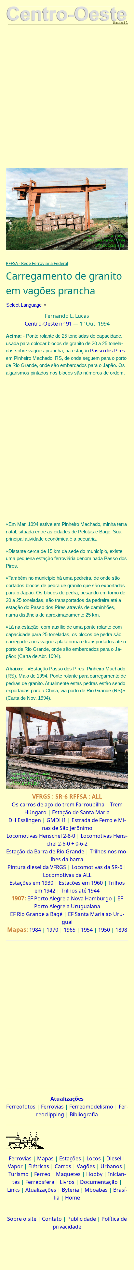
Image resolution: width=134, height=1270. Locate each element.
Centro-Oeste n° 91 (48, 323)
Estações (70, 1158)
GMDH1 (56, 820)
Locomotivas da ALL (67, 875)
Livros (67, 1182)
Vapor (15, 1166)
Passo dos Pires (107, 350)
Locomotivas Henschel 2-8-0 (41, 835)
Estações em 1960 (81, 882)
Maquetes (68, 1174)
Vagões (86, 1166)
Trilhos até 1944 (80, 890)
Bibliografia (84, 1114)
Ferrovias (52, 1106)
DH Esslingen (24, 820)
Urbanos (111, 1166)
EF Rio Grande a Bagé (36, 914)
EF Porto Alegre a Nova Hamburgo (69, 898)
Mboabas (96, 1189)
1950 (104, 929)
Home (72, 1197)
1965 (69, 929)
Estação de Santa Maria (81, 812)
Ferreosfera (39, 1182)
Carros (63, 1166)
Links (13, 1189)
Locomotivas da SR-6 (97, 867)
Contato (52, 1218)
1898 (121, 929)
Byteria (70, 1189)
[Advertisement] (67, 97)
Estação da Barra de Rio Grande (45, 851)
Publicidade (81, 1218)
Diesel (113, 1158)
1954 (87, 929)
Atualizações (40, 1189)
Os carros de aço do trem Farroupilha (58, 804)
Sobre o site (21, 1218)
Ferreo (42, 1174)
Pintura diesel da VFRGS (36, 867)
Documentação (99, 1182)
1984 (35, 929)
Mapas (45, 1158)
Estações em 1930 (31, 882)
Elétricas (38, 1166)
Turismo (18, 1174)
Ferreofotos (20, 1106)
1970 (52, 929)
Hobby (94, 1174)
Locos (94, 1158)
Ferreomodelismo (91, 1106)
